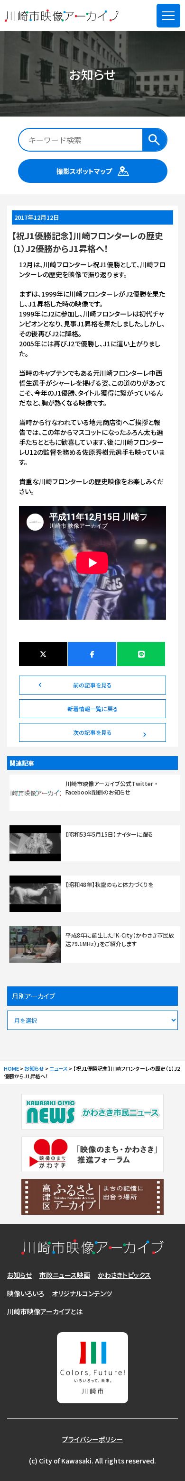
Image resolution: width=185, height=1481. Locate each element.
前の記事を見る (92, 685)
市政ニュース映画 (64, 1275)
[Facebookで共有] (92, 654)
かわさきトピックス (124, 1275)
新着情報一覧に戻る (92, 708)
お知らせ (19, 1275)
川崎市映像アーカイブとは (45, 1311)
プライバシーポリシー (92, 1439)
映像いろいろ (25, 1293)
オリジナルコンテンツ (82, 1293)
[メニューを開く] (168, 15)
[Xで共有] (43, 654)
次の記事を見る (92, 732)
